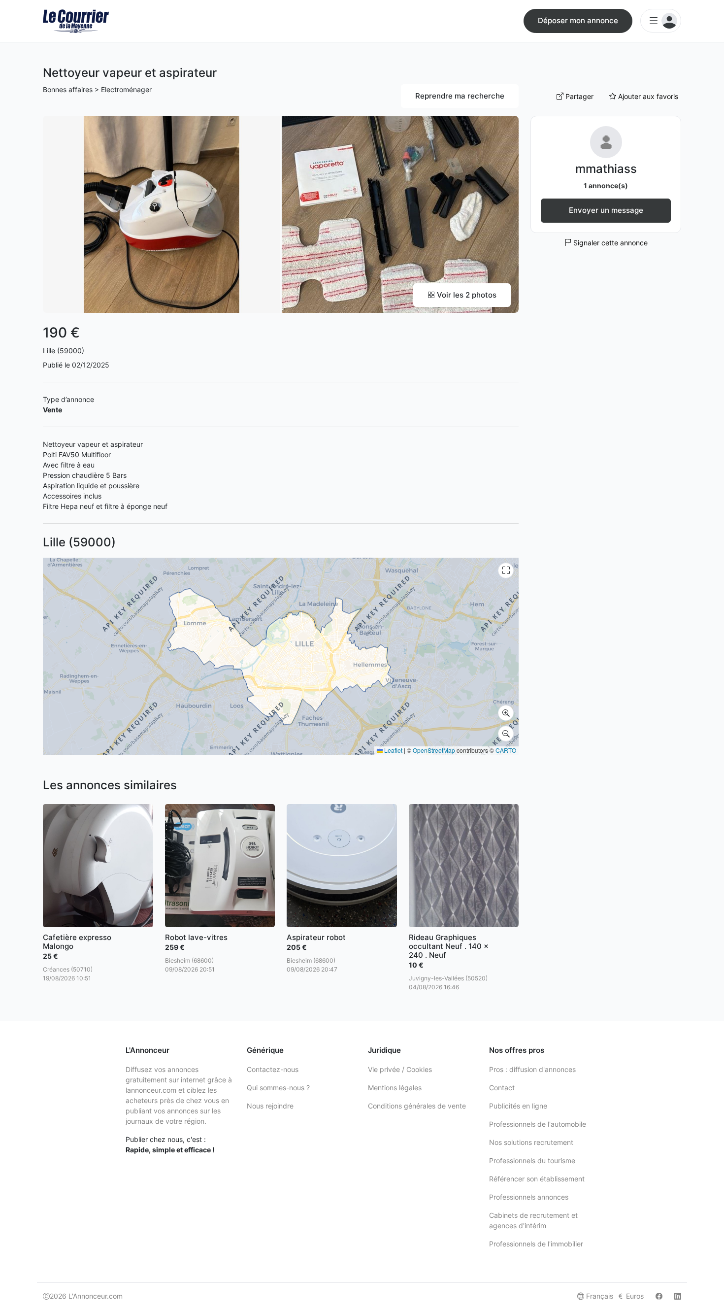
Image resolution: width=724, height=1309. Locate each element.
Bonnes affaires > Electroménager (97, 89)
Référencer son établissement (537, 1179)
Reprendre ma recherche (459, 96)
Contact (502, 1087)
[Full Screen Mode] (506, 570)
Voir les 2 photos (465, 295)
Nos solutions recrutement (531, 1142)
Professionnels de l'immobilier (536, 1244)
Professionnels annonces (528, 1197)
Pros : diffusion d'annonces (532, 1069)
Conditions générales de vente (417, 1106)
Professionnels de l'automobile (537, 1124)
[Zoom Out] (506, 733)
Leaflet (392, 750)
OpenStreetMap (434, 750)
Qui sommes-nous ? (278, 1087)
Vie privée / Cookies (400, 1069)
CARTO (505, 750)
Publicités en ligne (518, 1106)
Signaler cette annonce (609, 242)
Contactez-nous (272, 1069)
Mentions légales (395, 1087)
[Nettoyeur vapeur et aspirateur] (161, 213)
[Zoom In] (506, 713)
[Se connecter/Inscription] (660, 21)
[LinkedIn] (677, 1296)
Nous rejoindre (270, 1106)
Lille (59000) (63, 350)
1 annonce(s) (606, 185)
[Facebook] (659, 1296)
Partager (578, 96)
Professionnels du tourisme (532, 1160)
